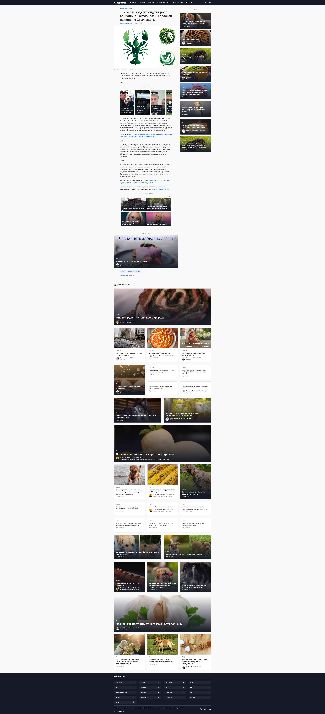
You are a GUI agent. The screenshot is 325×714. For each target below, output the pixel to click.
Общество (142, 2)
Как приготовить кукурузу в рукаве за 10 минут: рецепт (162, 491)
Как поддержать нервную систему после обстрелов (129, 354)
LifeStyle (131, 275)
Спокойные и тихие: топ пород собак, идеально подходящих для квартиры (127, 507)
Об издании (117, 708)
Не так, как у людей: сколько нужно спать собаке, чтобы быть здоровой (161, 524)
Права (164, 708)
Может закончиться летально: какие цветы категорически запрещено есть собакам (128, 524)
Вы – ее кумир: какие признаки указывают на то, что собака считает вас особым (127, 662)
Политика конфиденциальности (177, 708)
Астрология (151, 2)
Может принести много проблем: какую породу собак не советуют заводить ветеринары (128, 492)
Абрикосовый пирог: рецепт (160, 353)
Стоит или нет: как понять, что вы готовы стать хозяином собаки (161, 387)
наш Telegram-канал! (161, 189)
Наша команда (137, 708)
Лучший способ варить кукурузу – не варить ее (195, 387)
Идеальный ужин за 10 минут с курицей (160, 507)
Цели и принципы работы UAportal (152, 708)
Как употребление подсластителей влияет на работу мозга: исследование (195, 662)
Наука (169, 2)
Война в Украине (178, 2)
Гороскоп (123, 271)
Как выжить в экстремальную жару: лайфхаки (193, 354)
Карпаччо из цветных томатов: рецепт (193, 507)
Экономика (133, 2)
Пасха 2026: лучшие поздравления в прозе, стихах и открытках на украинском (161, 371)
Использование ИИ (119, 711)
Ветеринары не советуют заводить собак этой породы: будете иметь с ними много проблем (194, 371)
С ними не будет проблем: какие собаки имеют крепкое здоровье (193, 524)
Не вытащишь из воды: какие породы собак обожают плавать (161, 660)
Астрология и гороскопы (126, 8)
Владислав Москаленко (126, 23)
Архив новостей (127, 708)
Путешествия (161, 2)
